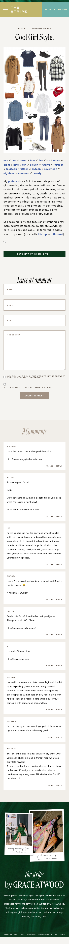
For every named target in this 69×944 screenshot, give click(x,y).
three (23, 160)
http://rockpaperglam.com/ (21, 628)
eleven (34, 164)
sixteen (36, 168)
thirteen (58, 164)
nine (16, 164)
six (48, 160)
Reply (58, 466)
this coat (58, 234)
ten (24, 164)
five (41, 160)
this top (42, 234)
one (6, 160)
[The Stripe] (19, 10)
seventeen (50, 168)
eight (7, 164)
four (32, 160)
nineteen (23, 173)
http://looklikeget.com (18, 659)
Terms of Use (8, 934)
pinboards (14, 181)
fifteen (24, 168)
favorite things (41, 28)
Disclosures (31, 934)
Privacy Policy (19, 934)
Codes (48, 9)
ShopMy (62, 9)
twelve (46, 164)
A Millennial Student (17, 592)
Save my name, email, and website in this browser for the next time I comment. (36, 377)
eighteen (9, 173)
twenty (37, 173)
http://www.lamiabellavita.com (23, 509)
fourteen (11, 168)
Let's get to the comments (32, 254)
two (14, 160)
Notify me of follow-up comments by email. (29, 387)
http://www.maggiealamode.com (25, 459)
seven (56, 160)
